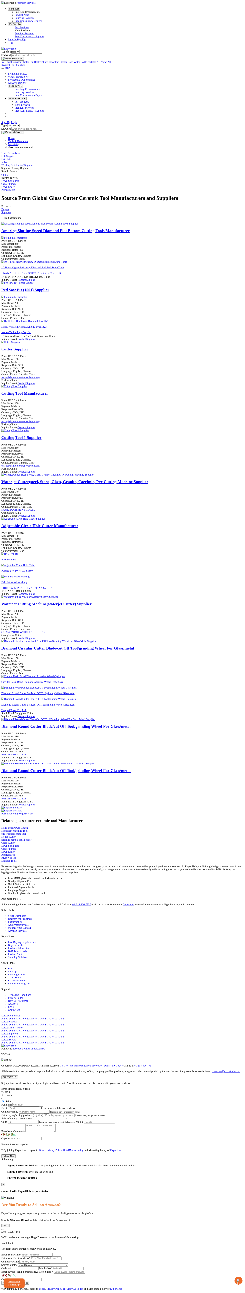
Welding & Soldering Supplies (17, 165)
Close (5, 1225)
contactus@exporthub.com (226, 1071)
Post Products (22, 27)
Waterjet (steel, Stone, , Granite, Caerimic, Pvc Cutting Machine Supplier (74, 482)
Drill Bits (6, 159)
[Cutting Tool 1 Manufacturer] (15, 430)
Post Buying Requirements (22, 942)
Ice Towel (6, 62)
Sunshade (17, 62)
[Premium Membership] (14, 237)
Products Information (19, 948)
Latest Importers (9, 1033)
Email (4, 1108)
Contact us (128, 904)
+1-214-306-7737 (81, 904)
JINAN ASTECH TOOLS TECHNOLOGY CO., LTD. (31, 273)
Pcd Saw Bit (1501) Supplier (25, 290)
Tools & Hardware (11, 153)
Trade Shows (15, 977)
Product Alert (22, 15)
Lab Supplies (8, 156)
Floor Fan (54, 62)
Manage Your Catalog (19, 927)
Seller (9, 1101)
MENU (9, 68)
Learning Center (16, 974)
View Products (22, 104)
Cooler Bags (66, 62)
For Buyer (14, 9)
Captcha (5, 1138)
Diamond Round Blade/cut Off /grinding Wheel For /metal (66, 726)
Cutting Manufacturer (24, 393)
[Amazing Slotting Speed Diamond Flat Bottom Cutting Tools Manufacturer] (39, 223)
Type (4, 51)
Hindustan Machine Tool (14, 830)
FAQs (11, 1006)
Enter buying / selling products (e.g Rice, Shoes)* (27, 1271)
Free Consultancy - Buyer (28, 21)
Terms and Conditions (19, 994)
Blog (10, 968)
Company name (9, 1111)
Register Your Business (20, 918)
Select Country (9, 1118)
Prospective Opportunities (21, 79)
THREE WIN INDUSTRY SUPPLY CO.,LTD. (26, 587)
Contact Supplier (26, 279)
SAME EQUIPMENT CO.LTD (18, 509)
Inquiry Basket (9, 279)
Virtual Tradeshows (18, 76)
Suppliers (6, 212)
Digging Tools (8, 860)
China (4, 174)
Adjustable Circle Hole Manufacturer (39, 526)
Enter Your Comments (13, 1131)
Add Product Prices (18, 924)
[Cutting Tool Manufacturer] (14, 386)
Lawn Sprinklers (10, 180)
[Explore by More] (11, 810)
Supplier (14, 349)
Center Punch (8, 183)
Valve (4, 162)
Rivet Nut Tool (9, 857)
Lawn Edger (7, 186)
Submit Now (8, 1156)
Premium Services (24, 33)
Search (4, 171)
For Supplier (15, 24)
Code (4, 1121)
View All (106, 62)
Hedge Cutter (8, 836)
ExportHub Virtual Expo (14, 1283)
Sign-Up (21, 39)
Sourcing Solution (24, 18)
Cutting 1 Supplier (21, 437)
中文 (10, 42)
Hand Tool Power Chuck (14, 827)
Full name (6, 1104)
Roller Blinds (41, 62)
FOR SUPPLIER (17, 98)
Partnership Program (19, 983)
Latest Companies (10, 1015)
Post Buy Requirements (27, 89)
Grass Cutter (7, 842)
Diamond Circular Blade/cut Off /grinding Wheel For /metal (67, 648)
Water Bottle (80, 62)
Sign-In (12, 39)
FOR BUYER (15, 86)
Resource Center (17, 980)
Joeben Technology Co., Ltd (16, 332)
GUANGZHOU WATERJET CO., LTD (23, 632)
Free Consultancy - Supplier (29, 36)
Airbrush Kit (8, 189)
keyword (6, 55)
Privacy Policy (15, 997)
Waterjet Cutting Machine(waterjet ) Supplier (46, 604)
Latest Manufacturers (12, 1027)
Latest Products (9, 1021)
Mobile (79, 1121)
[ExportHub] (8, 48)
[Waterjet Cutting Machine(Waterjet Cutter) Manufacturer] (29, 596)
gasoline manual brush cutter (16, 839)
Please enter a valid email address (57, 1108)
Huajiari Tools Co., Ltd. (13, 710)
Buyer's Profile (16, 945)
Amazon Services (17, 82)
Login (14, 122)
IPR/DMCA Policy (73, 1150)
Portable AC (94, 62)
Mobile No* (45, 1268)
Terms (42, 1150)
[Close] (2, 1229)
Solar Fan (28, 62)
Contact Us (14, 1009)
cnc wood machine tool (13, 833)
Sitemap (12, 971)
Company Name (10, 1261)
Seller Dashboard (17, 915)
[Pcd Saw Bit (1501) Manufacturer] (17, 282)
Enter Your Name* (11, 1254)
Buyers (5, 209)
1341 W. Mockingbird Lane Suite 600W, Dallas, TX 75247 (91, 1065)
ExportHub (116, 1150)
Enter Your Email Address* (15, 1258)
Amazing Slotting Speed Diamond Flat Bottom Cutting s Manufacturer (65, 231)
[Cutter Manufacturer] (10, 342)
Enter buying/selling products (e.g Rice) (22, 1115)
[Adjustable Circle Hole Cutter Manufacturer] (23, 518)
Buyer (9, 1095)
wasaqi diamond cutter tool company (20, 377)
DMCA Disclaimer (18, 1000)
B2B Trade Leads (17, 951)
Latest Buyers (8, 1039)
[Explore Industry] (11, 807)
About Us (13, 1003)
